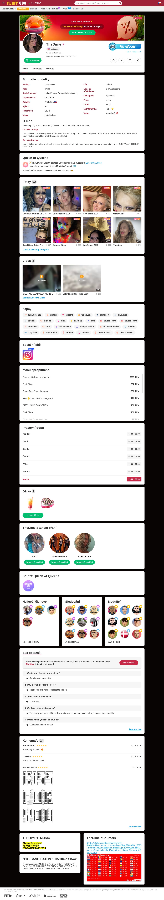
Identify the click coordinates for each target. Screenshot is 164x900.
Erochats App (78, 9)
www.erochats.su (35, 890)
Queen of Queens (94, 163)
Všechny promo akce (49, 9)
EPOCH (51, 890)
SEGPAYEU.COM (60, 890)
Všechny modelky (9, 9)
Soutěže (64, 9)
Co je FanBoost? (134, 52)
